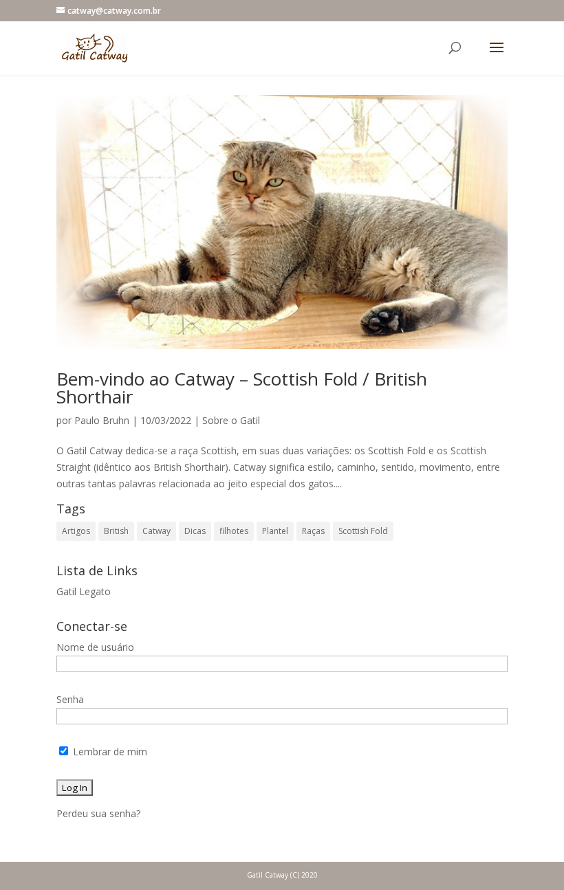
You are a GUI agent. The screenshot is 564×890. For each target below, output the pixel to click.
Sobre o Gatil (231, 420)
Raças (313, 531)
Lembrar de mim (108, 751)
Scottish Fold (363, 531)
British (116, 531)
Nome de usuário (95, 647)
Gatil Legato (83, 591)
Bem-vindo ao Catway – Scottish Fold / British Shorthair (241, 387)
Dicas (195, 531)
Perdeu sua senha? (98, 813)
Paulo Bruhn (101, 420)
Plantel (275, 531)
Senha (70, 699)
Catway (156, 531)
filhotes (233, 531)
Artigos (76, 531)
